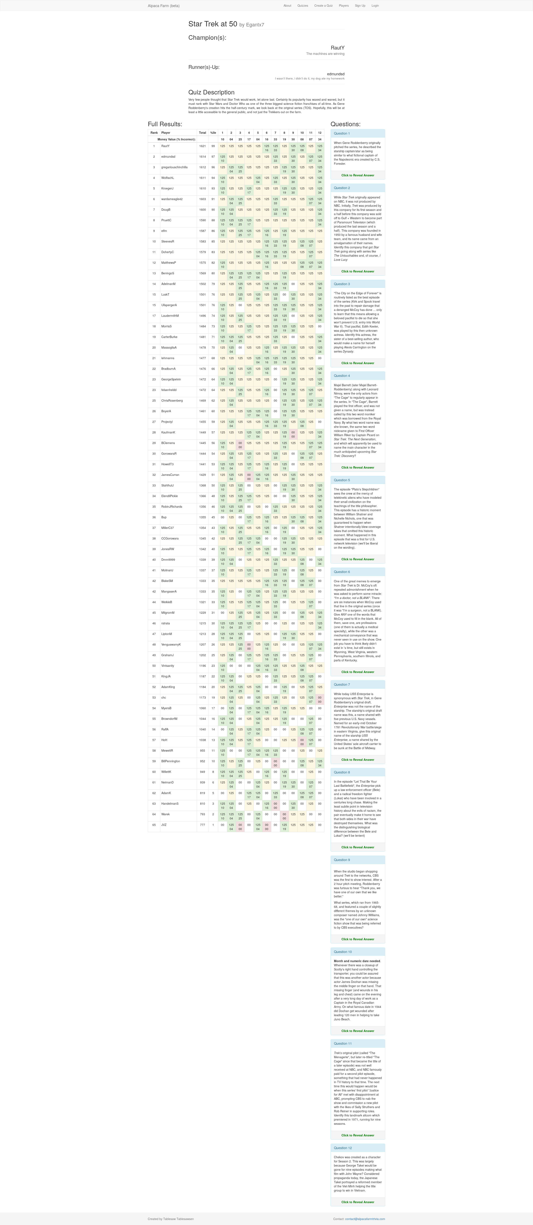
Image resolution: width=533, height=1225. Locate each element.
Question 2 (342, 187)
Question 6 (342, 571)
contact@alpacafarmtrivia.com (365, 1219)
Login (375, 5)
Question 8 (342, 772)
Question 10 (343, 951)
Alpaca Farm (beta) (164, 5)
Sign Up (360, 5)
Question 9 (342, 859)
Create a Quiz (323, 5)
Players (344, 5)
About (287, 5)
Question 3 (342, 283)
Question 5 (342, 480)
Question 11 (343, 1043)
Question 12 (343, 1147)
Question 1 (342, 133)
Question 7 (342, 684)
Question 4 (342, 375)
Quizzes (303, 5)
